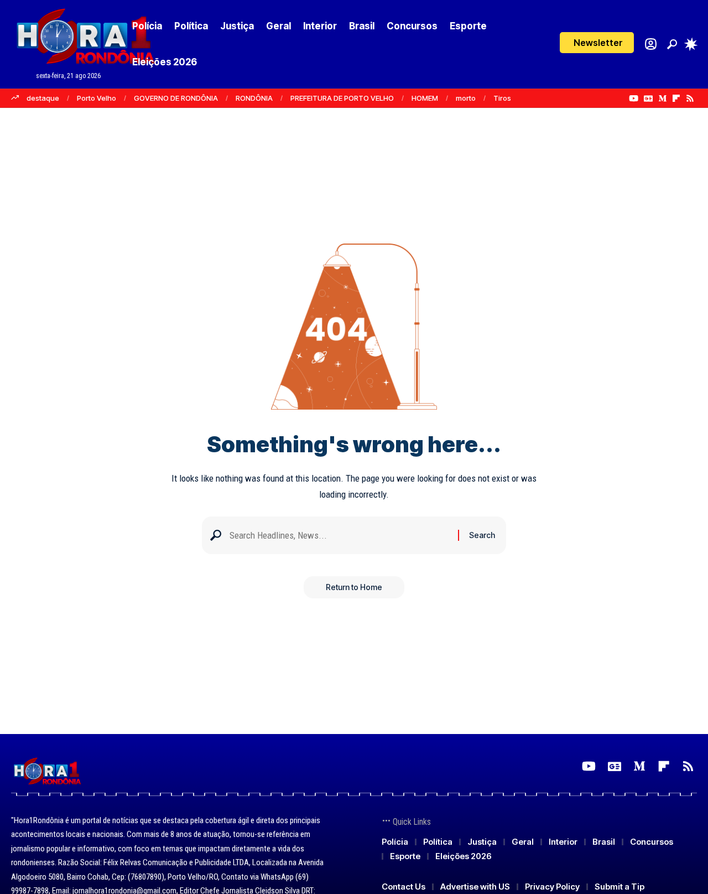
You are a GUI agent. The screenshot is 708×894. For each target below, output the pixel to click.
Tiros (502, 98)
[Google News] (648, 98)
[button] (597, 42)
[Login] (651, 44)
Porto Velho (96, 98)
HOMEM (425, 98)
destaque (43, 98)
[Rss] (690, 98)
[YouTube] (633, 98)
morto (466, 98)
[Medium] (662, 98)
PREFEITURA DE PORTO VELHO (342, 98)
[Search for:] (339, 535)
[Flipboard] (676, 98)
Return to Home (354, 587)
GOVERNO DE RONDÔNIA (176, 98)
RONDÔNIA (254, 98)
